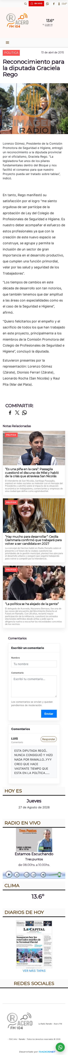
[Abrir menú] (7, 42)
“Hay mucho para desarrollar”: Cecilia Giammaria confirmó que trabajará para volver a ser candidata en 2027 (33, 540)
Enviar (48, 714)
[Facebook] (54, 4)
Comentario (17, 672)
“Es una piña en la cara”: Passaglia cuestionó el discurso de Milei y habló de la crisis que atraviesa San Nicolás (32, 472)
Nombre (15, 657)
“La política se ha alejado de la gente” (32, 604)
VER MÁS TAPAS (34, 970)
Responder (48, 739)
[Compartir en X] (17, 413)
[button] (25, 4)
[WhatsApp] (47, 4)
